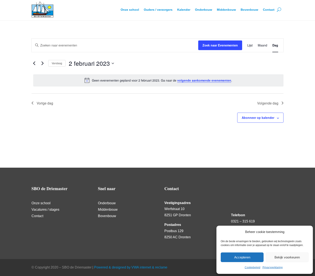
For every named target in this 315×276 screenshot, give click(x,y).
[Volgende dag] (42, 63)
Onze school (130, 9)
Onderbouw (203, 9)
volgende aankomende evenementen (204, 80)
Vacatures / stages (45, 209)
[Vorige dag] (34, 63)
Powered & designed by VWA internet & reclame (130, 267)
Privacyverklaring (272, 267)
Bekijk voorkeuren (287, 257)
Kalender (183, 9)
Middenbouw (226, 9)
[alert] (158, 80)
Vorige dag (45, 103)
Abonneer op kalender (258, 117)
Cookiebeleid (252, 267)
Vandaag (57, 63)
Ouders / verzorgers (158, 9)
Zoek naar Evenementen (220, 45)
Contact (268, 9)
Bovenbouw (249, 9)
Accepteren (242, 257)
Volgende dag (267, 103)
